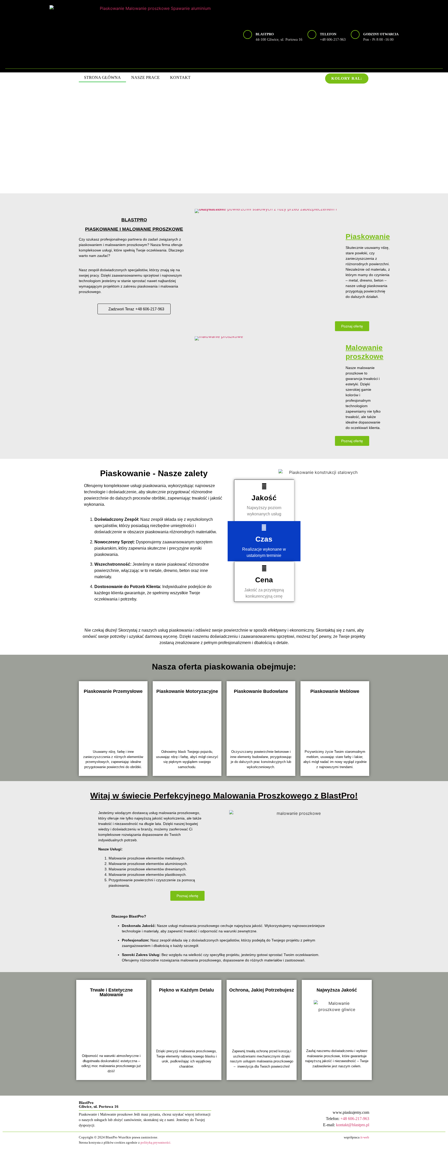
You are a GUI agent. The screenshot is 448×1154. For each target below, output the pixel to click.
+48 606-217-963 (354, 1118)
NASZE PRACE (145, 77)
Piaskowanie (368, 237)
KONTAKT (180, 77)
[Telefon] (311, 34)
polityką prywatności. (156, 1142)
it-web (364, 1137)
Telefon (328, 34)
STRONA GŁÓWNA (102, 77)
